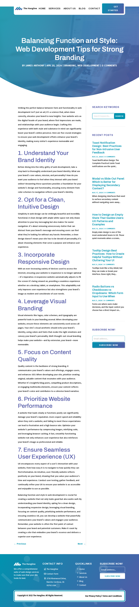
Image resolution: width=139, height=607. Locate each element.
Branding (70, 65)
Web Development (88, 65)
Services (55, 8)
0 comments (109, 65)
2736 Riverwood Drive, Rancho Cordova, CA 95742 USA (56, 582)
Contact (94, 8)
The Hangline (52, 569)
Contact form (52, 573)
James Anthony (35, 65)
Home (42, 8)
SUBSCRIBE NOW (108, 345)
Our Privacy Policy (93, 596)
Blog (82, 8)
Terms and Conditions (112, 596)
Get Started (113, 8)
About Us (70, 8)
